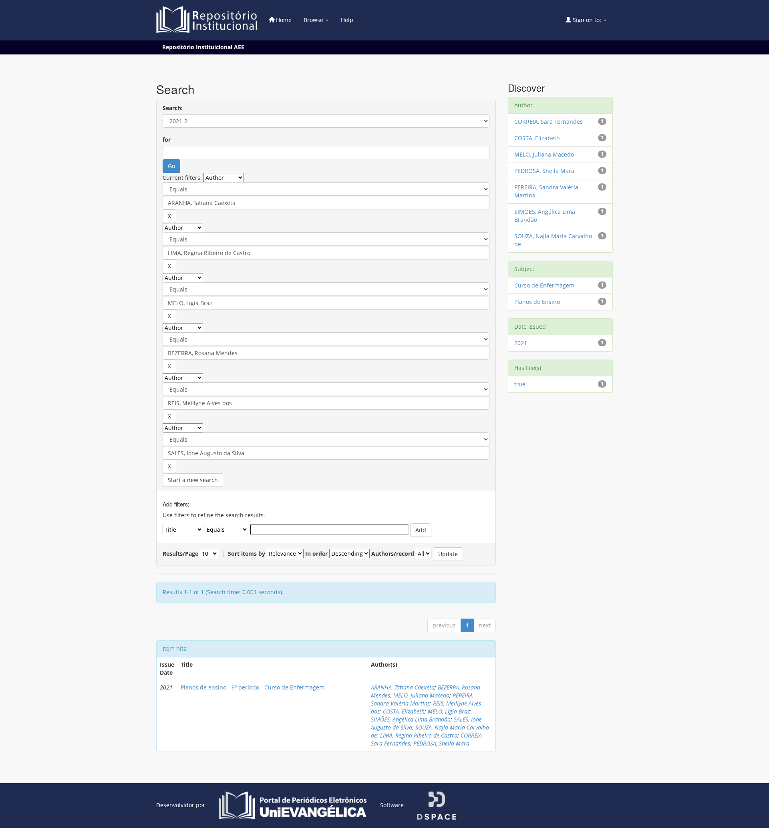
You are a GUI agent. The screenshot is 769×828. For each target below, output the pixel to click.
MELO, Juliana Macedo (421, 695)
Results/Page (180, 553)
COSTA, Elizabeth (404, 711)
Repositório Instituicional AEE (203, 47)
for (167, 139)
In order (316, 553)
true (519, 384)
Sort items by (246, 553)
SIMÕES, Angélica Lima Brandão (411, 719)
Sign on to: (587, 20)
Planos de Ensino (537, 301)
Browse (314, 20)
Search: (173, 108)
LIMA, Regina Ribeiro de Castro (418, 735)
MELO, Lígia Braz (449, 711)
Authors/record (392, 553)
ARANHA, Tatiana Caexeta (403, 687)
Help (347, 20)
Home (283, 20)
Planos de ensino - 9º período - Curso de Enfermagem (252, 687)
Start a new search (193, 480)
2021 (520, 343)
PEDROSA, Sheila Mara (441, 743)
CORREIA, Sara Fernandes (548, 121)
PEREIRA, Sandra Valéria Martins (422, 699)
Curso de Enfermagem (544, 285)
